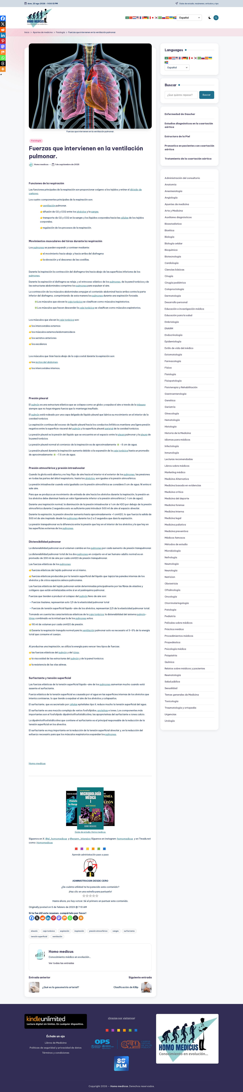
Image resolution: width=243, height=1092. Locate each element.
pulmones (38, 247)
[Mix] (64, 917)
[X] (37, 917)
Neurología (171, 570)
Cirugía (169, 276)
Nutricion (170, 577)
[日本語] (153, 17)
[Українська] (171, 17)
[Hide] (1, 74)
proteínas (102, 710)
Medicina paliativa (175, 524)
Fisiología (36, 141)
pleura (121, 434)
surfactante (129, 931)
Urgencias (170, 714)
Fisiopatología (173, 380)
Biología (169, 237)
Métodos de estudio (176, 544)
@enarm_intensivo (80, 838)
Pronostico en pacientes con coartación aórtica (189, 147)
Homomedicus (45, 842)
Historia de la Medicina (178, 433)
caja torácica (75, 301)
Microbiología (173, 550)
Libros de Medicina (56, 1042)
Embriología (172, 321)
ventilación (49, 205)
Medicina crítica (174, 492)
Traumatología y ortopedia (180, 707)
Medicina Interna (174, 511)
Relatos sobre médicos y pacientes (185, 668)
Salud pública (172, 681)
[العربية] (127, 17)
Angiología (171, 197)
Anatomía (170, 184)
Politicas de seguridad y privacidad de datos (56, 1047)
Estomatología (173, 354)
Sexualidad (171, 688)
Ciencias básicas (174, 269)
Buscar (170, 85)
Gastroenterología (175, 394)
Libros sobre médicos (177, 465)
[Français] (142, 17)
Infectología (172, 446)
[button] (61, 963)
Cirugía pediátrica (175, 282)
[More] (80, 917)
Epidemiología (173, 341)
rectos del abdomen (46, 362)
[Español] (167, 17)
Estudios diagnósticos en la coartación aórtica (189, 125)
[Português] (160, 17)
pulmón (35, 404)
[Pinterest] (53, 917)
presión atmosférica (98, 931)
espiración (64, 931)
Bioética (169, 230)
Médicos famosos (175, 537)
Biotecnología (173, 256)
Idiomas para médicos (177, 439)
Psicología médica (175, 649)
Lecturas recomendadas (179, 459)
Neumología (172, 564)
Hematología (172, 420)
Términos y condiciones (55, 1052)
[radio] (84, 896)
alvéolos (81, 211)
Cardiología (171, 263)
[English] (138, 17)
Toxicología (171, 701)
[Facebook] (31, 917)
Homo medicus (37, 763)
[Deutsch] (145, 17)
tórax (32, 618)
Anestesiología (173, 191)
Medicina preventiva (176, 531)
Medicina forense (174, 505)
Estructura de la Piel (177, 136)
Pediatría (170, 616)
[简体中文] (131, 17)
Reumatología (173, 675)
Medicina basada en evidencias (183, 485)
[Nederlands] (134, 17)
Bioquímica (171, 250)
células (124, 217)
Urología (170, 721)
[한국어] (156, 17)
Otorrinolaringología (177, 603)
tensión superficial (39, 936)
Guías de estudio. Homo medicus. (90, 832)
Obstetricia (171, 583)
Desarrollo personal (176, 302)
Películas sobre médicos (179, 622)
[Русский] (164, 17)
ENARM (169, 328)
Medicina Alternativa (177, 478)
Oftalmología (172, 590)
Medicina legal (173, 518)
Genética (170, 400)
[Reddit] (42, 917)
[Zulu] (175, 17)
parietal (109, 428)
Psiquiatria (171, 655)
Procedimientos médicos (179, 635)
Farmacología (173, 361)
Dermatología (173, 295)
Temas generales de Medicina (182, 694)
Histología (170, 426)
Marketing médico (175, 472)
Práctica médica (174, 629)
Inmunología (172, 452)
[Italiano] (149, 17)
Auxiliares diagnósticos (178, 217)
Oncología (171, 596)
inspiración (79, 931)
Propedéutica (172, 642)
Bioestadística (173, 223)
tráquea (141, 404)
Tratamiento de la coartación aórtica (188, 158)
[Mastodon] (59, 917)
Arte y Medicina (174, 210)
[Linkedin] (48, 917)
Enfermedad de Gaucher (180, 114)
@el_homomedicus (56, 838)
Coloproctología (174, 289)
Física (168, 367)
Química (169, 662)
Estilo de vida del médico (179, 348)
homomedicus (125, 838)
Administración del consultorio (182, 178)
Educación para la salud (178, 315)
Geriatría (170, 407)
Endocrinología (173, 335)
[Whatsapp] (70, 917)
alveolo (34, 931)
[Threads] (75, 917)
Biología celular (174, 243)
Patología (170, 609)
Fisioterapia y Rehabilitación (181, 387)
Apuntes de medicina (177, 204)
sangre (94, 211)
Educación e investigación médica (184, 308)
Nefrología (171, 557)
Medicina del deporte (177, 498)
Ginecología (172, 413)
